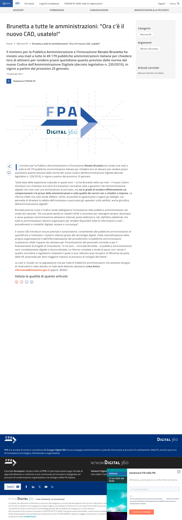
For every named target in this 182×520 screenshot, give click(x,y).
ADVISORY (18, 10)
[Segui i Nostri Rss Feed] (52, 486)
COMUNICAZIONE (99, 10)
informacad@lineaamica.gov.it (32, 270)
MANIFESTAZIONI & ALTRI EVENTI (151, 10)
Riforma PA (22, 43)
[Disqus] (91, 324)
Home (9, 43)
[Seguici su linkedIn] (33, 486)
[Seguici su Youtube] (46, 486)
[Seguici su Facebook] (26, 486)
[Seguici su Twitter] (39, 486)
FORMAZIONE (57, 10)
